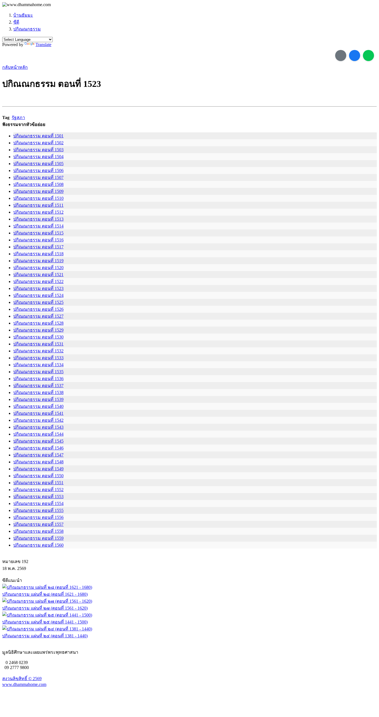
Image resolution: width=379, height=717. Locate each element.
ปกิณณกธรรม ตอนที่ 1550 (38, 475)
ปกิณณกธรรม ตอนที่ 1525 (38, 302)
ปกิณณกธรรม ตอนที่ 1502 (38, 142)
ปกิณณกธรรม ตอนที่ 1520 (38, 267)
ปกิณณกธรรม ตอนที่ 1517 (38, 246)
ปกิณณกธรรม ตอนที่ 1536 (38, 378)
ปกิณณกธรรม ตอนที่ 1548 (38, 462)
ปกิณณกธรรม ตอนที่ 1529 (38, 330)
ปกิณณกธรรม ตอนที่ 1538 (38, 392)
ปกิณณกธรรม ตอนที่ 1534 (38, 364)
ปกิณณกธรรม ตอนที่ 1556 (38, 517)
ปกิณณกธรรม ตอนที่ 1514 (38, 226)
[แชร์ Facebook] (354, 55)
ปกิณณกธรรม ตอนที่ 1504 (38, 156)
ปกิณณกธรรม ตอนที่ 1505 (38, 163)
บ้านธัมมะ (23, 15)
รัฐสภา (18, 117)
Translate (43, 44)
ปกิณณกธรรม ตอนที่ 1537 (38, 385)
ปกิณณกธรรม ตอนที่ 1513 (38, 219)
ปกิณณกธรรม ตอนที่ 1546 (38, 448)
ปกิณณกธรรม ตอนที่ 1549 (38, 468)
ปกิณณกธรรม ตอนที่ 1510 (38, 198)
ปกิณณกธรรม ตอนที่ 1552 (38, 489)
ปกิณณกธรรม (27, 29)
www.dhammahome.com (24, 684)
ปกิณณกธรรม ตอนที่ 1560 (38, 545)
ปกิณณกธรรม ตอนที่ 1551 (38, 482)
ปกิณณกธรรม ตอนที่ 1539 (38, 399)
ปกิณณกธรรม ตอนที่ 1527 (38, 316)
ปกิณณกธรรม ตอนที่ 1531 (38, 344)
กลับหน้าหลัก (15, 67)
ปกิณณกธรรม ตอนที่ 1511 (38, 205)
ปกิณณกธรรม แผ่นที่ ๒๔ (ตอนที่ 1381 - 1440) (45, 635)
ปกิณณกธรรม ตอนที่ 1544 (38, 434)
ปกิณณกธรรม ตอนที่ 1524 (38, 295)
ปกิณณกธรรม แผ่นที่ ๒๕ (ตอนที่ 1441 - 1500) (45, 622)
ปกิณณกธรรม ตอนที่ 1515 (38, 233)
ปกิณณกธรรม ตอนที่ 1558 (38, 531)
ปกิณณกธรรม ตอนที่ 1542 (38, 420)
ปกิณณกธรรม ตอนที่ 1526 (38, 309)
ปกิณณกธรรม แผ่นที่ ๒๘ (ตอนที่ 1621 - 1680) (45, 594)
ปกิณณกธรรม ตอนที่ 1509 (38, 191)
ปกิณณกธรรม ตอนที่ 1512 (38, 212)
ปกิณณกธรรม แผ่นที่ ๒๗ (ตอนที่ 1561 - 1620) (45, 608)
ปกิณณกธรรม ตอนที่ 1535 (38, 371)
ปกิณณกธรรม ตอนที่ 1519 (38, 260)
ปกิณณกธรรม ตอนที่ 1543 (38, 427)
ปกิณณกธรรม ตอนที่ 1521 (38, 274)
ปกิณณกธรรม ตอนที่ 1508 (38, 184)
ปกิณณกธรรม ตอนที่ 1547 (38, 455)
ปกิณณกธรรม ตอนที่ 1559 (38, 538)
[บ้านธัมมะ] (26, 4)
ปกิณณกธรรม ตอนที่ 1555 (38, 510)
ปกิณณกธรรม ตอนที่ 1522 (38, 281)
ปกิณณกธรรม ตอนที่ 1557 (38, 524)
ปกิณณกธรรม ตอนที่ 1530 (38, 337)
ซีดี (16, 22)
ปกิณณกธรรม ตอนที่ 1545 (38, 441)
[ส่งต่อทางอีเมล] (340, 55)
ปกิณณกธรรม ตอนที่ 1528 (38, 323)
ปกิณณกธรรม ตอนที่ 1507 (38, 177)
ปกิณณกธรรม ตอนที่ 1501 (38, 135)
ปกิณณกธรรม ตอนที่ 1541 (38, 413)
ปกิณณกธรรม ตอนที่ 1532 (38, 351)
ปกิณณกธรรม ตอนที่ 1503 (38, 149)
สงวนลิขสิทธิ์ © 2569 (22, 678)
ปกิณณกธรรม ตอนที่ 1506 (38, 170)
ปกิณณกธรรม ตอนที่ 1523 (38, 288)
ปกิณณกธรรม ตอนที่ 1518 (38, 253)
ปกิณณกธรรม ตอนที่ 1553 (38, 496)
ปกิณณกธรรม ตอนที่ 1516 (38, 240)
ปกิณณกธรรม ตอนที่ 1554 (38, 503)
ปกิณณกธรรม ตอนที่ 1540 (38, 406)
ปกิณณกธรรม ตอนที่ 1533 (38, 357)
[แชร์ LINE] (368, 55)
